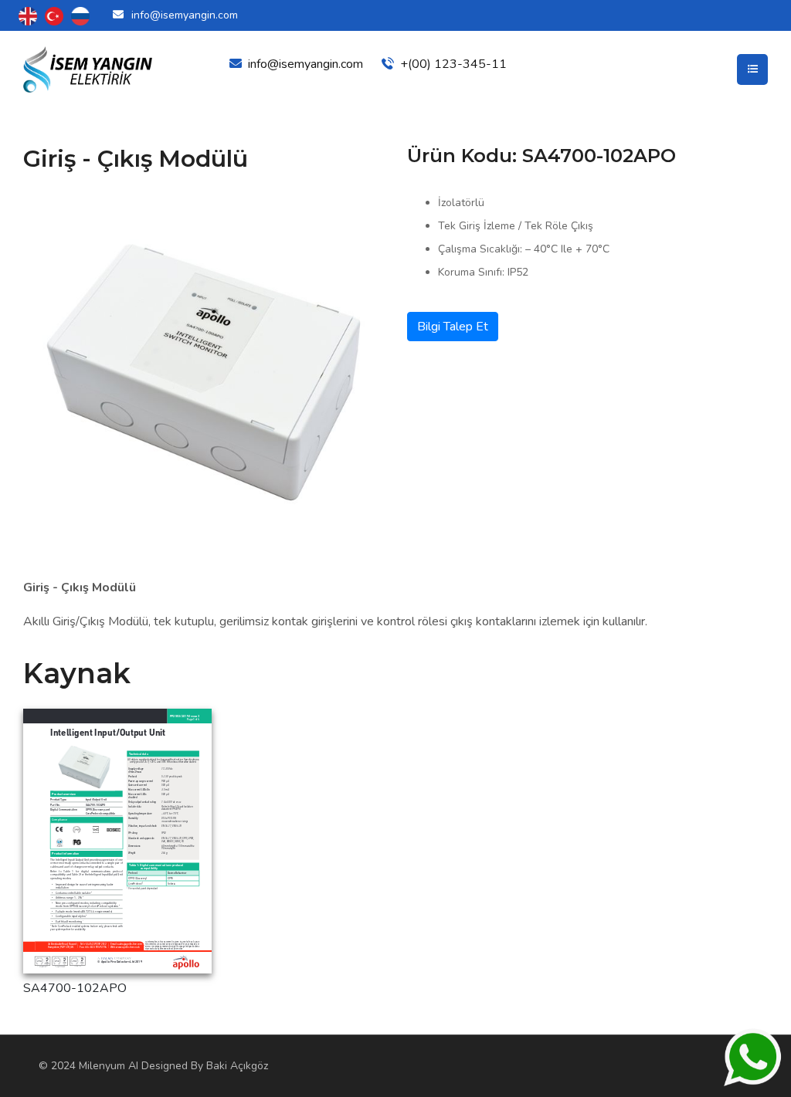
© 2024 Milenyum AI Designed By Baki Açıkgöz (153, 1065)
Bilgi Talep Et (452, 326)
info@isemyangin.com (184, 15)
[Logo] (88, 69)
